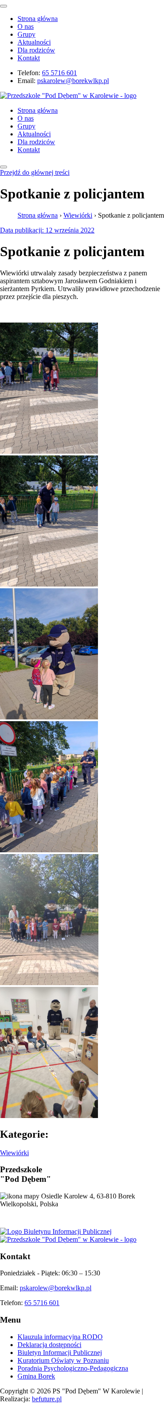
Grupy (26, 34)
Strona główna (37, 18)
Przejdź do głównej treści (35, 172)
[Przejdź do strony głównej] (68, 1239)
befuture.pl (47, 1399)
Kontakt (28, 58)
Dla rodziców (36, 50)
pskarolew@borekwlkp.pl (73, 80)
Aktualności (34, 42)
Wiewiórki (77, 215)
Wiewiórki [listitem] (14, 1152)
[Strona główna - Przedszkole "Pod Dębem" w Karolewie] (68, 95)
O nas (25, 26)
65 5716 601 (59, 72)
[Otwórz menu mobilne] (3, 167)
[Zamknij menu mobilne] (3, 6)
